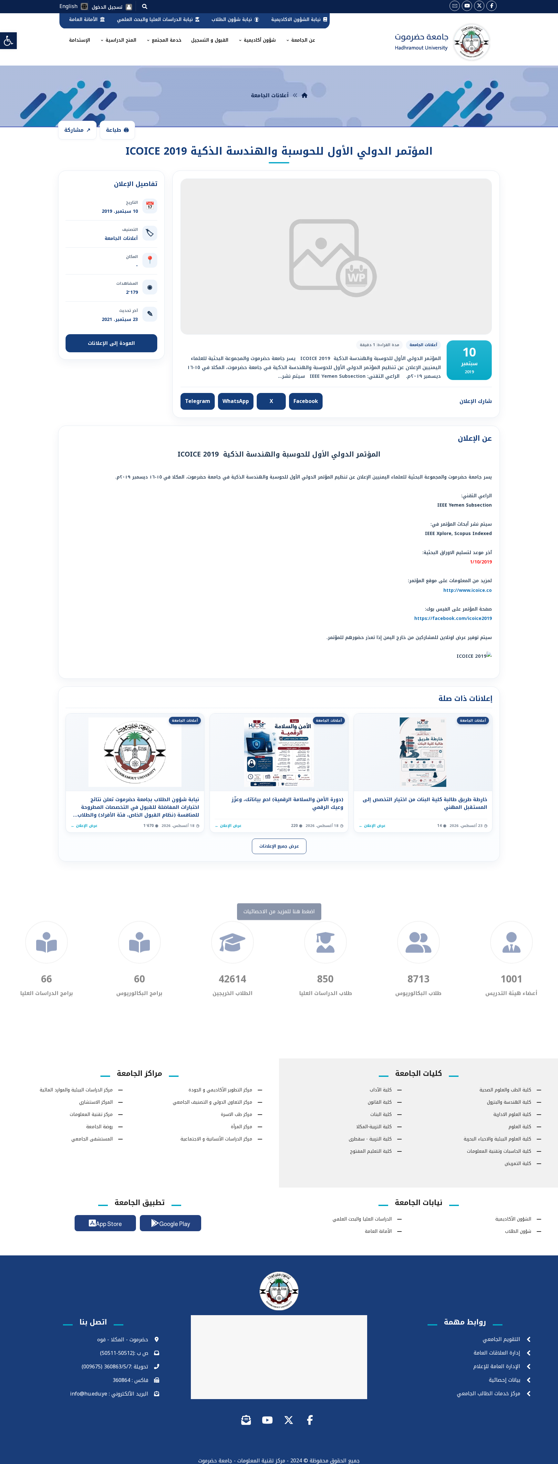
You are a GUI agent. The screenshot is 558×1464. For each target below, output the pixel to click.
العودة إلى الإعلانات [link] (111, 343)
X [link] (271, 401)
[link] (8, 40)
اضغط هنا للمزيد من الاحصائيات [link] (279, 945)
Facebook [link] (306, 401)
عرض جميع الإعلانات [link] (279, 846)
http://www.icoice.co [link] (467, 590)
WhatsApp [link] (235, 401)
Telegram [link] (197, 401)
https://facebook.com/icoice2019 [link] (453, 618)
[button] (144, 6)
